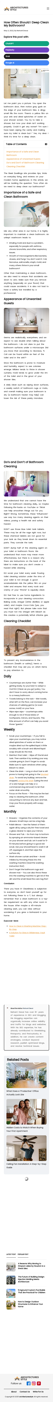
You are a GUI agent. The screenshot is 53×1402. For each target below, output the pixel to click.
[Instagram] (34, 1385)
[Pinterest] (39, 1385)
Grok (8, 56)
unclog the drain (26, 780)
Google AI (10, 62)
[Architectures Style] (26, 1378)
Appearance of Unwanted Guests (23, 158)
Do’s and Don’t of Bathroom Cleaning (25, 162)
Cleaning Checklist (15, 166)
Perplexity (10, 50)
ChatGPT (10, 43)
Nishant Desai (22, 30)
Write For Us (38, 1391)
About (14, 1391)
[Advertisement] (26, 431)
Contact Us (25, 1391)
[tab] (11, 1255)
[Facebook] (28, 1385)
